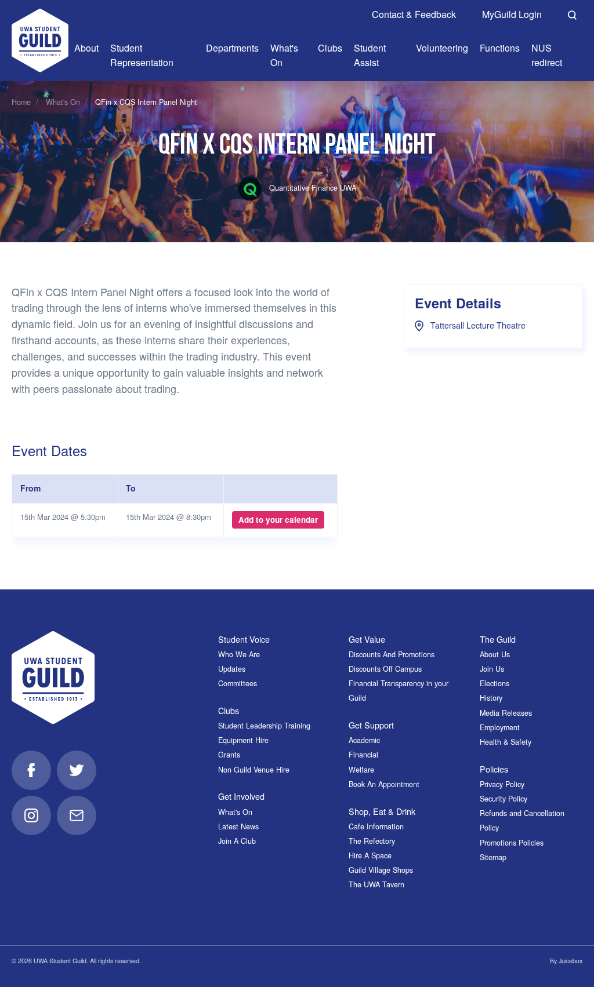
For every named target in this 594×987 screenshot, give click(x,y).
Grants (229, 754)
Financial (363, 754)
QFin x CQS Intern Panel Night (146, 102)
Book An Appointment (384, 784)
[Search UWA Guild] (572, 13)
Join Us (492, 669)
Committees (237, 683)
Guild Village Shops (381, 870)
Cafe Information (376, 826)
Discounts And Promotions (391, 654)
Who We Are (239, 654)
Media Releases (506, 713)
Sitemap (493, 857)
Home (21, 102)
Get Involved (241, 796)
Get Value (367, 639)
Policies (494, 769)
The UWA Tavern (376, 884)
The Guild (498, 639)
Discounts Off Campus (385, 669)
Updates (231, 669)
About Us (495, 654)
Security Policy (503, 798)
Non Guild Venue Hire (253, 769)
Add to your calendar (278, 519)
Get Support (371, 725)
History (491, 698)
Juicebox (570, 960)
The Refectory (372, 841)
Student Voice (244, 639)
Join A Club (237, 841)
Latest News (238, 826)
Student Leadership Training (264, 725)
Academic (364, 740)
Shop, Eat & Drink (382, 811)
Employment (500, 727)
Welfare (361, 769)
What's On (63, 102)
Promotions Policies (512, 842)
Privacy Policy (502, 784)
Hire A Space (370, 855)
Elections (494, 683)
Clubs (228, 710)
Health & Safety (505, 742)
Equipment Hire (243, 740)
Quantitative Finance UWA (311, 188)
